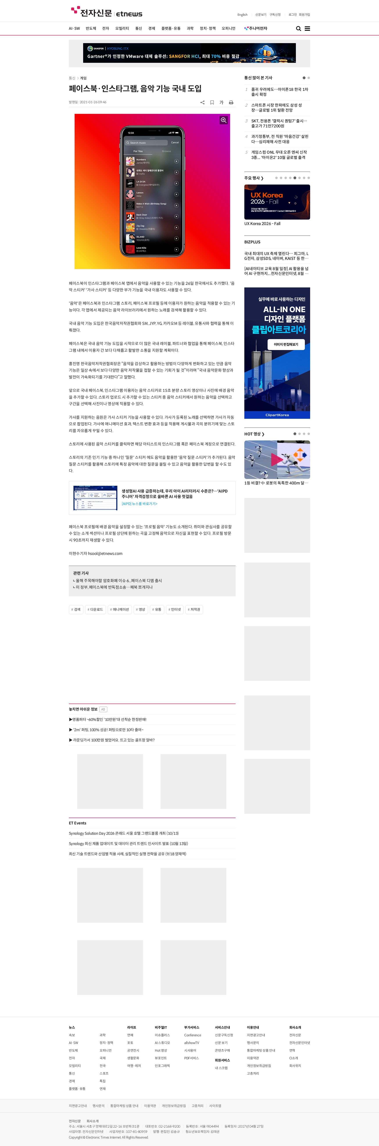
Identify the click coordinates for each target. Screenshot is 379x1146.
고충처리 (253, 1073)
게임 (83, 78)
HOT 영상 (254, 434)
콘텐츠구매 (222, 1050)
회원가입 (304, 15)
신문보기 (260, 15)
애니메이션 (121, 609)
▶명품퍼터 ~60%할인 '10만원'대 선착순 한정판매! (108, 719)
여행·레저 (134, 1066)
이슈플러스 (162, 1035)
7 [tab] (304, 178)
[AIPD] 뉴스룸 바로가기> (139, 504)
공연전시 (133, 1050)
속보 (72, 1035)
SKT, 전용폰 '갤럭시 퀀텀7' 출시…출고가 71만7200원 (279, 124)
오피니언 (229, 28)
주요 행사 (254, 178)
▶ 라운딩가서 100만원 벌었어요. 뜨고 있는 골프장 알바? (111, 740)
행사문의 (253, 1043)
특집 (102, 1081)
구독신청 (275, 15)
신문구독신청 (224, 1035)
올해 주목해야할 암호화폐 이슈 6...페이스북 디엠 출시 (119, 580)
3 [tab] (285, 178)
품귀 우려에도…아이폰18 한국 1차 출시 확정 (279, 92)
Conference (192, 1035)
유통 (158, 609)
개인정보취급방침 (259, 1066)
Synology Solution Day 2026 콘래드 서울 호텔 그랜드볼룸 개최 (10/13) (124, 833)
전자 (105, 28)
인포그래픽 (162, 1066)
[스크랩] (212, 102)
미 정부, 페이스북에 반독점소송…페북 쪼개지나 (114, 587)
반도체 (91, 28)
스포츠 (104, 1073)
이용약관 (253, 1058)
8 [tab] (308, 178)
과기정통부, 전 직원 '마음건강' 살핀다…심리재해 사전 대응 (279, 139)
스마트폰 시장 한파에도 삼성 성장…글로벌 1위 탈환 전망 (276, 108)
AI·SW (74, 28)
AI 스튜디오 (162, 1043)
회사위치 (295, 1066)
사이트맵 (215, 1106)
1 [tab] (304, 78)
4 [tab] (290, 178)
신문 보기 (221, 1043)
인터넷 (176, 609)
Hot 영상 (161, 1050)
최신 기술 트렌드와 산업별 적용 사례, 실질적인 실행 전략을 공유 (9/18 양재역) (127, 854)
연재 (102, 1089)
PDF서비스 (191, 1058)
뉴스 (72, 1027)
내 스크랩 (221, 1068)
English (242, 15)
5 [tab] (295, 178)
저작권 (195, 609)
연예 (130, 1035)
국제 (102, 1058)
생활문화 (133, 1058)
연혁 (292, 1050)
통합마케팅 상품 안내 (261, 1050)
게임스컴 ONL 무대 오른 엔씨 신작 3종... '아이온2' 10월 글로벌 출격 (279, 155)
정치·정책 (208, 28)
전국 (102, 1066)
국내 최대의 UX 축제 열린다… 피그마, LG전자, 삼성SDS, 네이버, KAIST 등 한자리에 (276, 258)
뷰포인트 (161, 1058)
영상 (142, 609)
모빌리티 (122, 28)
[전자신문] (106, 11)
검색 (77, 609)
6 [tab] (299, 178)
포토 (130, 1043)
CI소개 (293, 1058)
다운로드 (96, 609)
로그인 (293, 15)
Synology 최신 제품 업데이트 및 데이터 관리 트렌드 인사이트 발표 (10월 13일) (128, 843)
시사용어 (190, 1050)
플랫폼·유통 (171, 28)
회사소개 (93, 1121)
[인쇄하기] (231, 102)
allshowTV (191, 1043)
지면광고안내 (256, 1035)
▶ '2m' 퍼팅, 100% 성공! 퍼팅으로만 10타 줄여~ (106, 729)
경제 (151, 28)
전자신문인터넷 (299, 1043)
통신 (138, 28)
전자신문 (295, 1035)
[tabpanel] (277, 123)
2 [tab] (308, 78)
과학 (190, 28)
